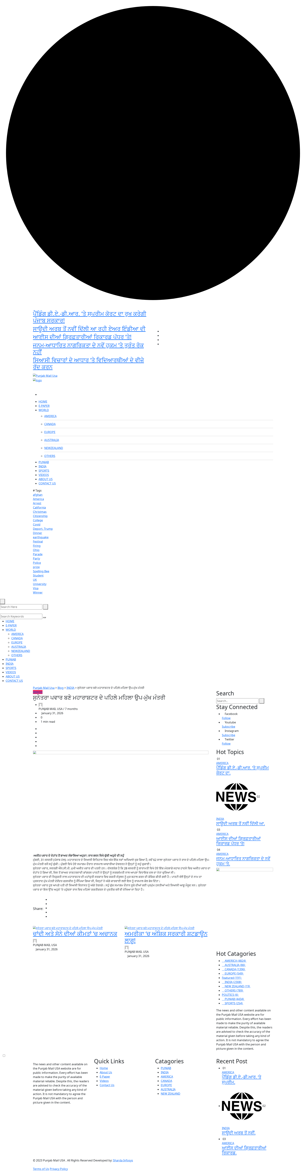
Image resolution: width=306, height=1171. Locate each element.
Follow (226, 718)
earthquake (41, 537)
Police (37, 563)
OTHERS (49, 456)
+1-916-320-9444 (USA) (135, 370)
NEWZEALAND (53, 448)
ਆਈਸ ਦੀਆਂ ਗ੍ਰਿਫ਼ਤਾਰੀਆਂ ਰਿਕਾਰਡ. (244, 1150)
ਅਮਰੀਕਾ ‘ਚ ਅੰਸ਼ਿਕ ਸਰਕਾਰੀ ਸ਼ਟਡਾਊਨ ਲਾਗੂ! (166, 937)
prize (36, 567)
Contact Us (107, 1085)
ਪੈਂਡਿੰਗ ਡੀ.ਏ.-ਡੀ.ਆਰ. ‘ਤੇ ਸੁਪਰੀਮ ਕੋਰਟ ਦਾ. (242, 770)
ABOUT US (46, 479)
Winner (38, 592)
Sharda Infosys (123, 1160)
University (39, 584)
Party (36, 558)
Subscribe (228, 727)
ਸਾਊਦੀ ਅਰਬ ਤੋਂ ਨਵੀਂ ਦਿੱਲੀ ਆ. (240, 823)
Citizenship (40, 516)
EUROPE (49, 432)
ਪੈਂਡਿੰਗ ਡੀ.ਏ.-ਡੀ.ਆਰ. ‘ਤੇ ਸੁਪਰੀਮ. (241, 1079)
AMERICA (50, 416)
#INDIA (37, 692)
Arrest (37, 503)
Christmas (40, 512)
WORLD (44, 410)
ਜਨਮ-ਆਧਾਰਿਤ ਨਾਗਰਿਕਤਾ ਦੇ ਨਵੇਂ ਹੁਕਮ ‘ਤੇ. (243, 861)
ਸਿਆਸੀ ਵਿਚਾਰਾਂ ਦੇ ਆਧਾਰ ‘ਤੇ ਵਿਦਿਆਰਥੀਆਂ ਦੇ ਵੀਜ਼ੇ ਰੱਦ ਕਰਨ (88, 363)
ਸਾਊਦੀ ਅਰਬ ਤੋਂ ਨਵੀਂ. (239, 1133)
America (38, 499)
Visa (35, 588)
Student (38, 575)
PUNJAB (44, 462)
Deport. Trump (43, 529)
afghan (37, 495)
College (38, 520)
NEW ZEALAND (170, 1094)
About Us (106, 1072)
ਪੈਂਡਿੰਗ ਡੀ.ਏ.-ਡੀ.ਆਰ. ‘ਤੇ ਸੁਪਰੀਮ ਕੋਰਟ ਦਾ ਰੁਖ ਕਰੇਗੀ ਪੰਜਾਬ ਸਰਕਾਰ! (89, 317)
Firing (37, 546)
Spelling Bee (41, 571)
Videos (104, 1081)
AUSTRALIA (51, 440)
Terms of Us (41, 1169)
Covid (36, 524)
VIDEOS (44, 475)
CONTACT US (47, 483)
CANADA (50, 424)
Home (104, 1068)
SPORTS (44, 471)
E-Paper (105, 1077)
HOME (43, 401)
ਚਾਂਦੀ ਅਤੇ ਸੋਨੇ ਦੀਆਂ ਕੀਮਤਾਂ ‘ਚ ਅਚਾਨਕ (75, 933)
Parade (37, 554)
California (39, 507)
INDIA (42, 466)
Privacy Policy (59, 1169)
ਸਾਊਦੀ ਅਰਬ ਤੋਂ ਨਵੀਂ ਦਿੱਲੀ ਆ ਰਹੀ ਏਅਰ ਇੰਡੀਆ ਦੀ (89, 328)
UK (35, 580)
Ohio (36, 550)
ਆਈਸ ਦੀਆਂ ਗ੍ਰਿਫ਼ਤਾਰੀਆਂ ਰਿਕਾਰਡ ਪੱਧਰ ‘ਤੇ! (82, 337)
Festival (38, 541)
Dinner (37, 533)
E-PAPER (44, 406)
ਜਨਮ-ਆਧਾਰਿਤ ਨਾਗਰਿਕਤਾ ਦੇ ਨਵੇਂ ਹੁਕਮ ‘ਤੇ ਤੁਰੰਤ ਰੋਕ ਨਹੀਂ (88, 348)
